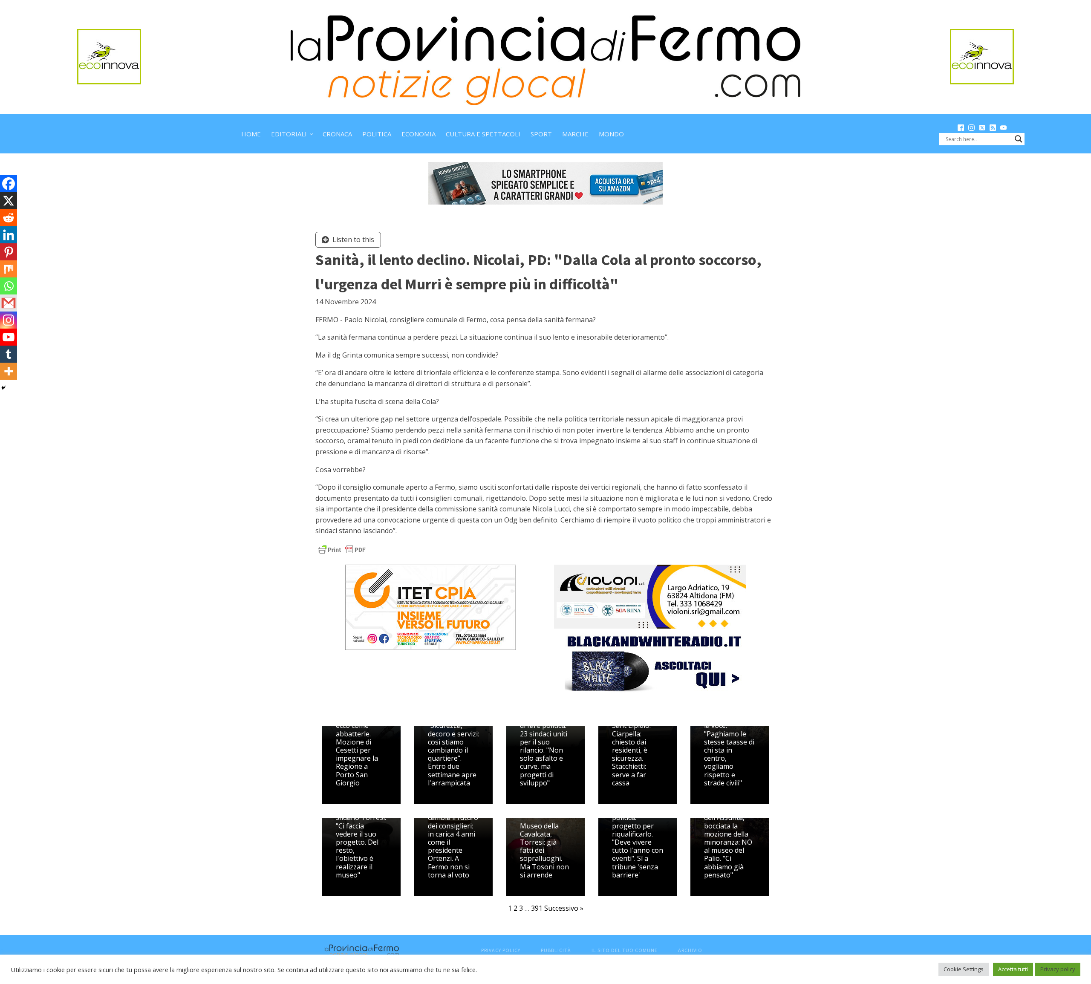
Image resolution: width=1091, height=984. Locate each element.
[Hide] (3, 387)
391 (537, 908)
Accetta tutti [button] (1013, 969)
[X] (8, 200)
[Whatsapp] (8, 285)
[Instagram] (8, 320)
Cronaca (337, 134)
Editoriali (289, 134)
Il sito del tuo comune (625, 950)
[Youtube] (8, 337)
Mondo (611, 134)
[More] (8, 371)
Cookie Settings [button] (964, 969)
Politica (376, 134)
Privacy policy (1057, 969)
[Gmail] (8, 303)
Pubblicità (556, 950)
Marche (575, 134)
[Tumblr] (8, 354)
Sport (541, 134)
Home (251, 134)
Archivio (690, 950)
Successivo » (563, 908)
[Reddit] (8, 217)
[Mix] (8, 268)
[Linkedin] (8, 234)
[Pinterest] (8, 251)
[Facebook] (8, 183)
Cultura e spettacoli (483, 134)
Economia (418, 134)
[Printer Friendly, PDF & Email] (341, 549)
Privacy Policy (500, 950)
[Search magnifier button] (1019, 139)
